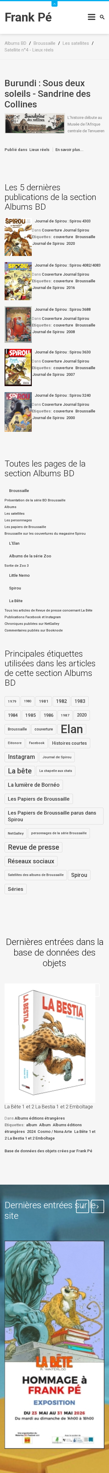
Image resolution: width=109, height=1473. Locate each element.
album (31, 1125)
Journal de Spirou (48, 243)
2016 (70, 287)
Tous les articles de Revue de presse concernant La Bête (48, 610)
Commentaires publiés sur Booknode (34, 630)
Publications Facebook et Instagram (33, 617)
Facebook (37, 743)
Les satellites (15, 514)
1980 (27, 701)
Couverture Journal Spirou (65, 230)
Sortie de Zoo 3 (17, 566)
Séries (15, 889)
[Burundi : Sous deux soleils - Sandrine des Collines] (35, 123)
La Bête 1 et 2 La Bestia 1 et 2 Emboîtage (49, 1107)
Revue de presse (33, 847)
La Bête (16, 601)
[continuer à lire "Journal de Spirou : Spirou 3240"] (18, 412)
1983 (79, 701)
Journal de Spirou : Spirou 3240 (63, 395)
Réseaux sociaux (31, 861)
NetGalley (16, 833)
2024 (31, 1131)
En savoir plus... (69, 149)
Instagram (21, 756)
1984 (13, 715)
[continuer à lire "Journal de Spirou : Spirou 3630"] (18, 367)
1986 (48, 715)
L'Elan (14, 543)
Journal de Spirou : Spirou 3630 (63, 352)
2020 (70, 243)
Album (45, 1125)
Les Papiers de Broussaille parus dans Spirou (52, 816)
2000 (70, 417)
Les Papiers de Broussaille (39, 799)
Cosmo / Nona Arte (55, 1131)
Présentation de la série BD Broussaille (35, 500)
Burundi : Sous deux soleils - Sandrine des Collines (48, 94)
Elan (72, 729)
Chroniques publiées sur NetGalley (32, 624)
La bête (20, 771)
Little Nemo (19, 575)
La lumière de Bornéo (34, 785)
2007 (70, 374)
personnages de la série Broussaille (59, 833)
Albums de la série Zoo (30, 556)
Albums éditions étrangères (40, 1118)
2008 (70, 332)
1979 (12, 701)
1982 (61, 701)
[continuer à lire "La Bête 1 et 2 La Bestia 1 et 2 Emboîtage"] (50, 1043)
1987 (65, 715)
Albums (10, 507)
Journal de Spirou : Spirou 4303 (63, 221)
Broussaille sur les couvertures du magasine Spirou (45, 534)
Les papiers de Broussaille (25, 527)
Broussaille (85, 237)
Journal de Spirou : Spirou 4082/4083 (68, 265)
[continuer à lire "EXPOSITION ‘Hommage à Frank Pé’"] (54, 1345)
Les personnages (18, 520)
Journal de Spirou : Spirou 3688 (63, 309)
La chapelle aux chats (55, 771)
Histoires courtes (69, 743)
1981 (43, 701)
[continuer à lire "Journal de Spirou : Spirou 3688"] (18, 324)
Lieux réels (39, 149)
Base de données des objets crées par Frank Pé (48, 1151)
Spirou (15, 588)
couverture (63, 237)
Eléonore (14, 743)
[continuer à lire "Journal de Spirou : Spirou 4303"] (18, 237)
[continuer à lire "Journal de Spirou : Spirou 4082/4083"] (18, 281)
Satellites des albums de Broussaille (36, 875)
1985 (30, 715)
